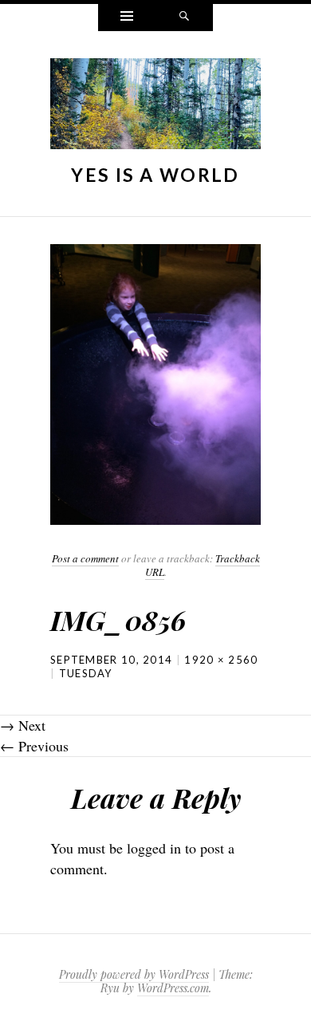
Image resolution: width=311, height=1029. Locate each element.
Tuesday (85, 673)
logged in (154, 848)
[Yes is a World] (155, 107)
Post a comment (85, 558)
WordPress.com (173, 987)
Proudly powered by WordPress (134, 974)
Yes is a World (155, 175)
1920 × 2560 (221, 659)
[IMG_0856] (155, 382)
